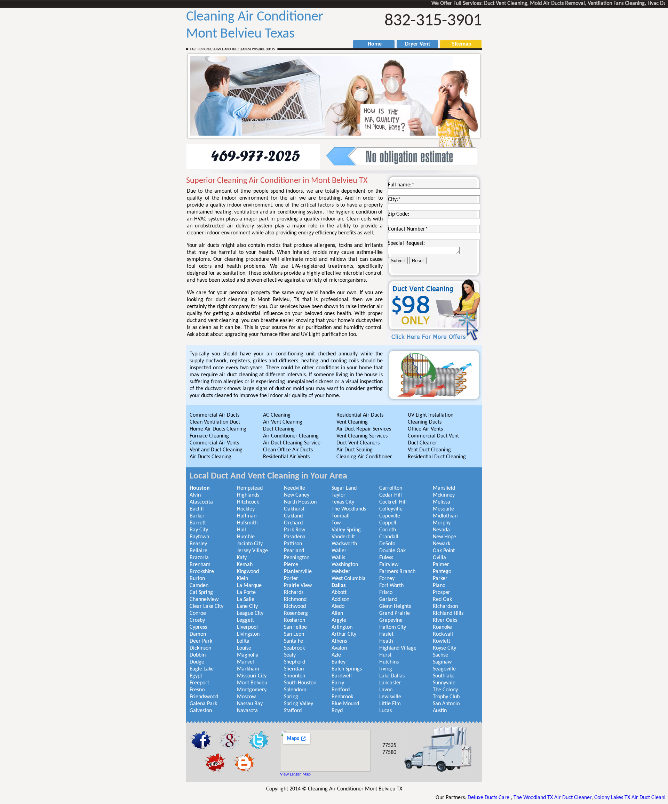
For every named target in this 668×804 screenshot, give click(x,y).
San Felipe (295, 627)
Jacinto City (250, 544)
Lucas (385, 711)
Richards (293, 592)
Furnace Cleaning (209, 436)
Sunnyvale (444, 683)
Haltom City (392, 627)
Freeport (199, 683)
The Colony (445, 690)
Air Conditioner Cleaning (291, 436)
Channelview (204, 599)
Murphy (442, 523)
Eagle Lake (202, 669)
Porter (291, 578)
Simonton (294, 676)
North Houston (300, 502)
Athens (339, 641)
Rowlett (441, 641)
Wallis (338, 558)
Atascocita (201, 502)
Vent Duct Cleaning (429, 450)
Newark (441, 544)
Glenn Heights (395, 606)
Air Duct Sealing (354, 450)
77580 (389, 752)
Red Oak (442, 599)
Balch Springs (347, 669)
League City (250, 613)
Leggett (245, 620)
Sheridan (294, 669)
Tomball (341, 516)
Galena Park (203, 704)
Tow (336, 523)
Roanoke (442, 627)
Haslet (386, 634)
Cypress (198, 627)
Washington (345, 565)
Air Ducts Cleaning (210, 457)
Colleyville (391, 509)
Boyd (337, 711)
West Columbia (349, 578)
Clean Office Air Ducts (288, 450)
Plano (439, 585)
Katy (242, 558)
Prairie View (298, 585)
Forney (387, 578)
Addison (340, 599)
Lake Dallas (392, 676)
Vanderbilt (343, 537)
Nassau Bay (250, 704)
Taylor (338, 495)
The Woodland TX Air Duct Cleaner (524, 798)
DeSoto (387, 544)
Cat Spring (201, 592)
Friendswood (204, 697)
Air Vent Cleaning (282, 422)
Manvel (245, 662)
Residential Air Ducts (359, 415)
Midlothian (445, 516)
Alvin (195, 495)
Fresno (197, 690)
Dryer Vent (414, 44)
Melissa (441, 502)
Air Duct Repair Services (363, 429)
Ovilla (439, 558)
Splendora (295, 690)
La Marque (249, 585)
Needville (294, 488)
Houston (200, 488)
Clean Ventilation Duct (215, 422)
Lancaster (390, 683)
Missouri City (252, 676)
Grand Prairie (394, 613)
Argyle (339, 620)
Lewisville (390, 697)
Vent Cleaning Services (362, 436)
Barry (338, 683)
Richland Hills (448, 613)
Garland (388, 599)
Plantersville (298, 571)
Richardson (445, 606)
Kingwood (248, 571)
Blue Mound (345, 704)
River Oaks (445, 620)
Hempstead (250, 488)
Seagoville (444, 669)
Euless (386, 558)
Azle (336, 655)
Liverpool (247, 627)
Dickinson (200, 648)
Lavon (385, 690)
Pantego (442, 571)
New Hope (444, 537)
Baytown (199, 537)
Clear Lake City (206, 606)
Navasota (247, 711)
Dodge (197, 662)
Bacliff (197, 509)
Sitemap (458, 44)
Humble (246, 537)
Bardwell (342, 676)
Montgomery (252, 690)
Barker (197, 516)
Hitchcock (248, 502)
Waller (339, 551)
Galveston (201, 711)
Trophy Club (446, 697)
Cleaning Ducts (425, 422)
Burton (197, 578)
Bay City (199, 530)
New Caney (296, 495)
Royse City (444, 648)
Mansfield (444, 488)
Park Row (294, 530)
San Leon (294, 634)
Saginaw (442, 662)
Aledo (338, 606)
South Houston (300, 683)
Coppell (387, 523)
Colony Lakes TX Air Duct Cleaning (604, 798)
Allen (337, 613)
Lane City (247, 606)
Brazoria (199, 558)
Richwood (295, 606)
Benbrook (342, 697)
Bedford (341, 690)
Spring (291, 697)
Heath (386, 641)
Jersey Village (252, 551)
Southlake (443, 676)
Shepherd (294, 662)
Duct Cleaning (279, 429)
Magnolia (248, 655)
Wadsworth (344, 544)
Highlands (248, 495)
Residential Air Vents (286, 457)
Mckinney (444, 495)
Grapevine (391, 620)
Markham (248, 669)
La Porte (246, 592)
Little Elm (390, 704)
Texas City (343, 502)
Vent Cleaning (352, 422)
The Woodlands (349, 509)
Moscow (246, 697)
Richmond (295, 599)
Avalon (339, 648)
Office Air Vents (425, 429)
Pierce (291, 565)
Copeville (389, 516)
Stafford (293, 711)
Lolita (243, 641)
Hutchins (389, 662)
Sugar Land (344, 488)
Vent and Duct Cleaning (216, 450)
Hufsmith (247, 523)
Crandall (388, 537)
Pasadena (294, 537)
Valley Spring (346, 530)
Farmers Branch (397, 571)
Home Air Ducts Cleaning (218, 429)
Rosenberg (296, 613)
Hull (241, 530)
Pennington (296, 558)
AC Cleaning (277, 415)
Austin (440, 711)
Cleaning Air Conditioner (364, 457)
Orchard (293, 523)
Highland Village (397, 648)
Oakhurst (294, 509)
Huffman (246, 516)
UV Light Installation (430, 415)
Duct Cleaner (422, 443)
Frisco (385, 592)
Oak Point (444, 551)
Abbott (339, 592)
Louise (244, 648)
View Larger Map (295, 774)
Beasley (198, 544)
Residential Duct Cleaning (437, 457)
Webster (341, 571)
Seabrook (294, 648)
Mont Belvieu (252, 683)
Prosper (441, 592)
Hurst (385, 655)
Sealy (290, 655)
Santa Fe (293, 641)
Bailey (338, 662)
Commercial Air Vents (214, 443)
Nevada (441, 530)
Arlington (342, 627)
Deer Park (201, 641)
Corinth (387, 530)
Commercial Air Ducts (214, 415)
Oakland (293, 516)
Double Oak (392, 551)
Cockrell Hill (393, 502)
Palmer (441, 565)
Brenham (200, 565)
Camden (199, 585)
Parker (440, 578)
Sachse (440, 655)
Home (371, 44)
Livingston (248, 634)
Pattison (293, 544)
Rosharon (294, 620)
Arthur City (344, 634)
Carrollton (390, 488)
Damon (198, 634)
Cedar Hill (390, 495)
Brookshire (202, 571)
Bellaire (198, 551)
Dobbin (198, 655)
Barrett (198, 523)
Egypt (196, 676)
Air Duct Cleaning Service (291, 443)
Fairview (388, 565)
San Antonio (446, 704)
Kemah (245, 565)
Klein (242, 578)
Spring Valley (298, 704)
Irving (385, 669)
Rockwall (443, 634)
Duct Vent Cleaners (358, 443)
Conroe (198, 613)
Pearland (294, 551)
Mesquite (443, 509)
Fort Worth (391, 585)
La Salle (245, 599)
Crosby (197, 620)
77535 (389, 745)
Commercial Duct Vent (433, 436)
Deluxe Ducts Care (461, 798)
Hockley (246, 509)
